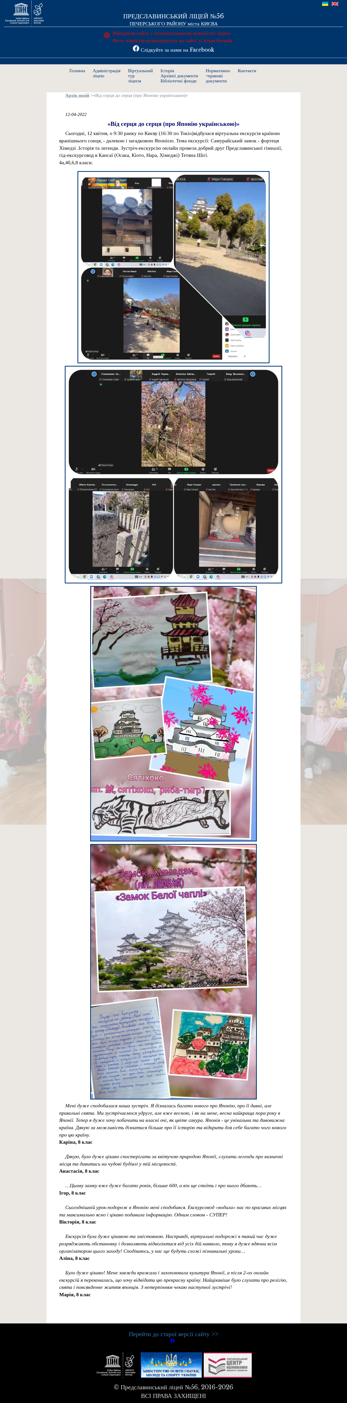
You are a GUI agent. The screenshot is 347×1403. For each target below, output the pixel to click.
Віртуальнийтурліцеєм (140, 76)
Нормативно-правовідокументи (218, 76)
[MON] (171, 1364)
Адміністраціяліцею (106, 73)
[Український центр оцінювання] (228, 1364)
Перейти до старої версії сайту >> (173, 1334)
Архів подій (77, 95)
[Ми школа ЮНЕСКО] (117, 1364)
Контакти (247, 70)
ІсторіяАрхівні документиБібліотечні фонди (179, 76)
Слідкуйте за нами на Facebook (176, 50)
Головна (77, 70)
